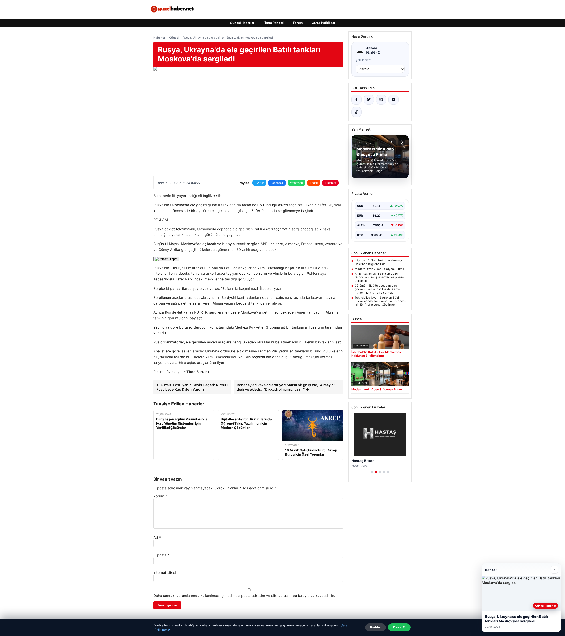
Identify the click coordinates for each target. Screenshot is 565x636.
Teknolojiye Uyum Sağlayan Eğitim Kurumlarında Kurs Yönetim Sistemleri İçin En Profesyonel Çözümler (380, 301)
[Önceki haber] (392, 142)
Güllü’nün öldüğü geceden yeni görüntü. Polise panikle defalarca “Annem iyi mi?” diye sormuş (377, 289)
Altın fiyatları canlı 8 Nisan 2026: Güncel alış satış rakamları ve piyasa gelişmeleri (379, 277)
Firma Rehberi (273, 23)
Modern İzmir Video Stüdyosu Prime (379, 269)
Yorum (160, 496)
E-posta (161, 555)
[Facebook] (356, 100)
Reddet (375, 627)
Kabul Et (399, 627)
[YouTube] (393, 100)
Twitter (259, 182)
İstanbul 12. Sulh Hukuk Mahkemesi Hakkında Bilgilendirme (379, 262)
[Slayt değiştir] (372, 472)
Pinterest (330, 182)
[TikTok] (356, 112)
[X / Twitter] (369, 100)
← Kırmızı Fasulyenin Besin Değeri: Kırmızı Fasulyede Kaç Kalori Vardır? (192, 387)
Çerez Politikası (323, 23)
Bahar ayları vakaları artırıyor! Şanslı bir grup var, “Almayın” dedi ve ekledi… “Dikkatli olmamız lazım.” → (286, 387)
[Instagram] (381, 100)
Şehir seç (363, 60)
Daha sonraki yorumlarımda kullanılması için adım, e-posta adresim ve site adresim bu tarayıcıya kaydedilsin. (244, 595)
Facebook (277, 182)
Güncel (174, 37)
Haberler (159, 37)
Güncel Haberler (242, 23)
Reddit (314, 182)
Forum (298, 23)
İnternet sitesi (164, 572)
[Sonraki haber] (401, 142)
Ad (157, 537)
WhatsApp (296, 182)
